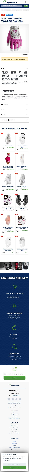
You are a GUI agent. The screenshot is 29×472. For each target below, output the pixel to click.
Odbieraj (14, 378)
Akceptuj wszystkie (14, 467)
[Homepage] (10, 2)
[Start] (2, 10)
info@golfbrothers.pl (16, 395)
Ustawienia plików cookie (14, 464)
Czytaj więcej (6, 460)
